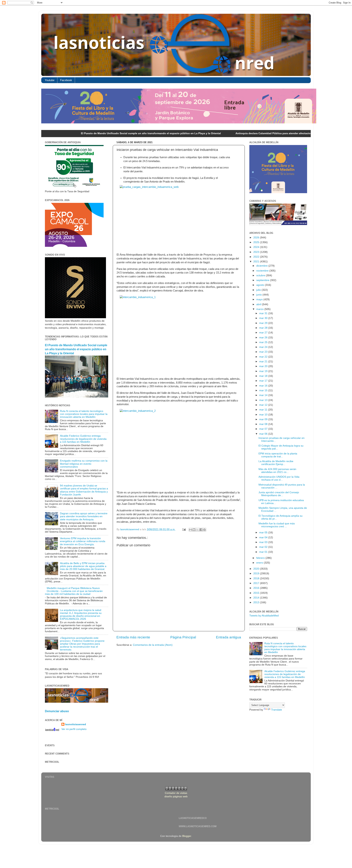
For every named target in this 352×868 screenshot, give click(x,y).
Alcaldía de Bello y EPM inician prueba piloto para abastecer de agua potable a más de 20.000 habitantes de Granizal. (83, 566)
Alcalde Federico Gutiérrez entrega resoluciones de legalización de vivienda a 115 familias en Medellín (83, 438)
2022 (256, 256)
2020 (256, 568)
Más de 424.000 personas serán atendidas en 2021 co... (277, 470)
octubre (261, 275)
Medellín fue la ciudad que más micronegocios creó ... (276, 525)
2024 (256, 247)
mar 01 (263, 552)
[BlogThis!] (194, 529)
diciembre (262, 265)
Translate (276, 709)
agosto (260, 285)
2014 (256, 597)
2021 (256, 261)
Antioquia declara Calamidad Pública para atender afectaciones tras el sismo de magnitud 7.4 (255, 133)
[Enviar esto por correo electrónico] (190, 529)
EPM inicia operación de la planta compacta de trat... (277, 455)
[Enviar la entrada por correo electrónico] (183, 529)
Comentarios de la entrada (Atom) (153, 645)
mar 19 (263, 371)
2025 (256, 242)
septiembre (263, 280)
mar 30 (263, 318)
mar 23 (263, 351)
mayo (259, 299)
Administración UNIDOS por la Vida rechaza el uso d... (278, 478)
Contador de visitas (176, 793)
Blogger (186, 836)
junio (259, 294)
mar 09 (263, 419)
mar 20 (263, 366)
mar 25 (263, 342)
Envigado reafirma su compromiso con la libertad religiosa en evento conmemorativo (83, 463)
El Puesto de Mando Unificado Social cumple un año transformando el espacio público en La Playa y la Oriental (112, 133)
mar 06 (263, 433)
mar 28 (263, 327)
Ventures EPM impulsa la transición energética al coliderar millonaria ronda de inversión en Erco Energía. (82, 541)
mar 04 (263, 537)
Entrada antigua (228, 637)
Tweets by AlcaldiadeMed (264, 615)
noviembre (262, 270)
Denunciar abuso (57, 711)
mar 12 (263, 405)
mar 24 (263, 347)
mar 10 (263, 414)
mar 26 (263, 337)
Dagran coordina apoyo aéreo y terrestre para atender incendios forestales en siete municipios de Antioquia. (83, 516)
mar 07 (263, 429)
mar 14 (263, 395)
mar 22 (263, 356)
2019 (256, 573)
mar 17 (263, 380)
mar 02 (263, 547)
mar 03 (263, 542)
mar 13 (263, 400)
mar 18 (263, 376)
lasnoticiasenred (75, 724)
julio (259, 290)
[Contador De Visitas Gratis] (176, 789)
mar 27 (263, 332)
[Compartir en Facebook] (201, 529)
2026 (256, 237)
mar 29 (263, 323)
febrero (260, 558)
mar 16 (263, 385)
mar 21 (263, 361)
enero (260, 562)
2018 (256, 578)
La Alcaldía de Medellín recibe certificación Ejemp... (275, 463)
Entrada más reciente (133, 637)
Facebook (66, 80)
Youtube (49, 80)
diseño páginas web (176, 796)
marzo (260, 309)
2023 (256, 252)
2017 (256, 583)
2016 (256, 588)
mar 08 (263, 424)
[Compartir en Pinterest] (204, 529)
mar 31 (263, 313)
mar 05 (263, 532)
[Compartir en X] (197, 529)
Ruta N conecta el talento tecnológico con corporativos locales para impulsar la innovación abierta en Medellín (83, 414)
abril (259, 304)
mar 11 (263, 409)
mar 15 (263, 390)
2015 (256, 593)
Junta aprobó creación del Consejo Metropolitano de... (278, 494)
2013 (256, 602)
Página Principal (183, 637)
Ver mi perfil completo (74, 729)
